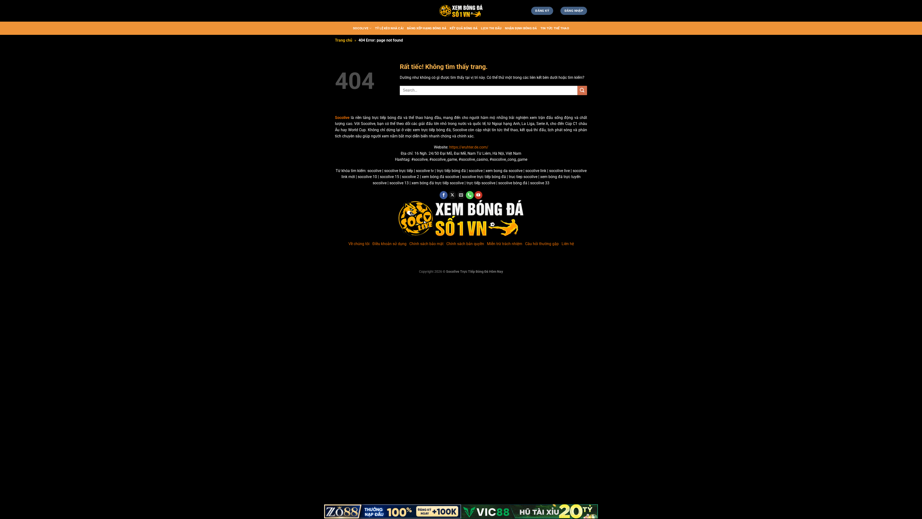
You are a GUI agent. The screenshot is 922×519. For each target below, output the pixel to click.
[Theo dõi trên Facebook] (444, 195)
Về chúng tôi (359, 243)
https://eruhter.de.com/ (468, 147)
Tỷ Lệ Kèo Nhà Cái (389, 28)
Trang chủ (343, 40)
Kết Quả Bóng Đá (464, 28)
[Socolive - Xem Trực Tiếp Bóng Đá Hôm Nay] (461, 11)
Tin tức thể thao (554, 28)
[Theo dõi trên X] (452, 195)
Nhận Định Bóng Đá (521, 28)
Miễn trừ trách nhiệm (504, 243)
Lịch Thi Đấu (491, 28)
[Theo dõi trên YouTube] (478, 195)
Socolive (360, 28)
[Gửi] (582, 90)
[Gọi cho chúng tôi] (470, 195)
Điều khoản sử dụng (389, 243)
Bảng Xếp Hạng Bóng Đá (426, 28)
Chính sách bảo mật (426, 243)
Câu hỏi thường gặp (542, 243)
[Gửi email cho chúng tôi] (461, 195)
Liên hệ (568, 243)
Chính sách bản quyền (465, 243)
